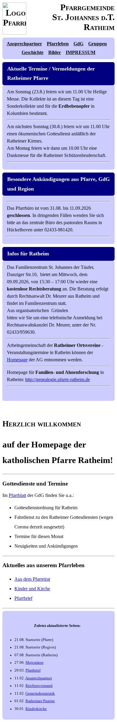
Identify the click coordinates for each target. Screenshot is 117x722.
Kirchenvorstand (39, 686)
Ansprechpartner (24, 43)
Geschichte (33, 52)
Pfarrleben (58, 43)
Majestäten (35, 662)
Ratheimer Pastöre (40, 701)
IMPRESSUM (80, 52)
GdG (78, 43)
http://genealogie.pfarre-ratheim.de (57, 379)
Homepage (17, 359)
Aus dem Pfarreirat (32, 579)
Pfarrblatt (17, 495)
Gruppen (97, 43)
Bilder (54, 52)
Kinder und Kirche (32, 588)
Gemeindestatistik (40, 693)
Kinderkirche (36, 709)
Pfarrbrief (23, 598)
